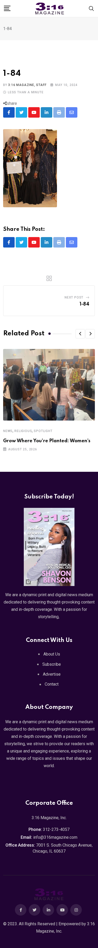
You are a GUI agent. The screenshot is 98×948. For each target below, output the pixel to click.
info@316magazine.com (55, 837)
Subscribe (51, 664)
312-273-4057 (56, 829)
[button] (80, 333)
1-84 (84, 304)
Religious (23, 431)
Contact (52, 684)
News (8, 431)
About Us (51, 654)
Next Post (74, 297)
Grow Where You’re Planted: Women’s (46, 441)
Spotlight (43, 431)
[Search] (91, 8)
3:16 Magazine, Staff (27, 85)
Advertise (52, 674)
